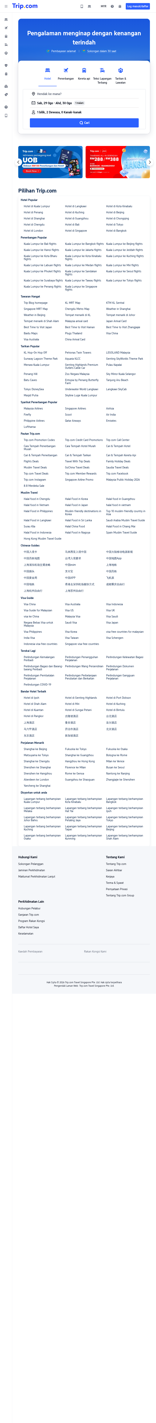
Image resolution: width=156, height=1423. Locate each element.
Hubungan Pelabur (29, 908)
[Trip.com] (24, 6)
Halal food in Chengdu (37, 498)
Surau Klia (29, 526)
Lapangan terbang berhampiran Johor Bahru (42, 819)
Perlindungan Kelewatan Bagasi (124, 657)
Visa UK (110, 610)
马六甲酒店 (30, 729)
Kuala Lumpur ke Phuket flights (42, 271)
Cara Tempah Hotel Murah (80, 446)
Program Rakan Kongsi (31, 921)
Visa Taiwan (72, 637)
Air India (111, 414)
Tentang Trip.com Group (120, 895)
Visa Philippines (33, 631)
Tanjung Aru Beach (117, 380)
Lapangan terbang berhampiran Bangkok (124, 800)
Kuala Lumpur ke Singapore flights (81, 288)
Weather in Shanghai (118, 308)
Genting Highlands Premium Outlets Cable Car (81, 366)
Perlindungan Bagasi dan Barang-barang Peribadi (43, 668)
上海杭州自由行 (33, 590)
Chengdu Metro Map (77, 308)
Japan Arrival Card (116, 321)
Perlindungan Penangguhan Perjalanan (81, 659)
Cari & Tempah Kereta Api (121, 455)
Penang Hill (30, 373)
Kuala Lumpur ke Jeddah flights (124, 249)
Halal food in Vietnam (36, 505)
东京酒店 (29, 735)
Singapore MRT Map (36, 308)
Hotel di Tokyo (114, 224)
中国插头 (29, 571)
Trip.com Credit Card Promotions (84, 440)
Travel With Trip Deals (77, 461)
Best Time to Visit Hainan (80, 327)
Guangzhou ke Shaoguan (80, 779)
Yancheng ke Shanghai (37, 785)
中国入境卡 (30, 551)
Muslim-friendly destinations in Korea (83, 513)
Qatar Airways (73, 420)
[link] (82, 6)
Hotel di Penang (33, 212)
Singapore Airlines (75, 408)
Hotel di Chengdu (34, 224)
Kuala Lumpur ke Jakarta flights (83, 249)
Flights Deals (31, 461)
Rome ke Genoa (74, 773)
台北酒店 (111, 716)
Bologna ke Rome (116, 755)
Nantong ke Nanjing (118, 773)
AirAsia (110, 408)
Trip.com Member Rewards (80, 473)
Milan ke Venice (115, 761)
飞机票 (110, 577)
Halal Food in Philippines (38, 511)
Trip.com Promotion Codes (39, 440)
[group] (61, 51)
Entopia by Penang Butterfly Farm (82, 382)
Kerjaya (110, 876)
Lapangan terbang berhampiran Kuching (42, 828)
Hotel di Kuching (74, 212)
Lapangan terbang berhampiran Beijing (124, 828)
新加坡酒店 (71, 735)
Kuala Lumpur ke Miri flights (122, 265)
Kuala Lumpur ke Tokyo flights (124, 280)
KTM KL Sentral (115, 302)
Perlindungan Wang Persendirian (84, 666)
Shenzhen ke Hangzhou (38, 773)
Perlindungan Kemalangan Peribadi (39, 659)
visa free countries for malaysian (125, 631)
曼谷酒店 (70, 722)
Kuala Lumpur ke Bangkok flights (84, 243)
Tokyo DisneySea (34, 389)
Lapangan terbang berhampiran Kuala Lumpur (42, 800)
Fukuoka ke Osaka (116, 749)
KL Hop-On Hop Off (35, 352)
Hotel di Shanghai (34, 218)
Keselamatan (25, 933)
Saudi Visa (71, 622)
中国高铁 (111, 571)
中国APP (70, 577)
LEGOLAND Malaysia (118, 352)
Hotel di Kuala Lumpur (37, 206)
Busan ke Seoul (115, 767)
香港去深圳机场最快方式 (79, 584)
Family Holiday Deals (118, 461)
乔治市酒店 (71, 729)
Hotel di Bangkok (116, 230)
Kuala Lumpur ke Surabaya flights (43, 280)
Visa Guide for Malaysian (38, 610)
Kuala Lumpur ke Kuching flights (125, 256)
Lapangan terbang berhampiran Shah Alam (124, 837)
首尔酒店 (111, 722)
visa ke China (31, 616)
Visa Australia (31, 339)
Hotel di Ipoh (31, 697)
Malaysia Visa (72, 616)
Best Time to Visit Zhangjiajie (123, 327)
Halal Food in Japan (76, 505)
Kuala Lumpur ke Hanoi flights (41, 249)
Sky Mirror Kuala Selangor (121, 373)
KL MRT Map (72, 302)
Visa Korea (71, 631)
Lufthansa (30, 426)
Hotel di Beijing (115, 212)
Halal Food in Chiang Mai (120, 526)
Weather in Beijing (34, 315)
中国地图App (114, 558)
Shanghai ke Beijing (35, 749)
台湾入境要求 (73, 558)
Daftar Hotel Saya (28, 927)
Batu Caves (30, 380)
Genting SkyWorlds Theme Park (124, 358)
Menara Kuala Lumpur (36, 364)
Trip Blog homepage (36, 302)
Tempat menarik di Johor (120, 315)
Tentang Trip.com (116, 863)
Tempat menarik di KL (78, 315)
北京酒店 (111, 729)
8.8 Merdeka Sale (34, 485)
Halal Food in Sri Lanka (78, 520)
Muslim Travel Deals (35, 467)
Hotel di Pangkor (33, 716)
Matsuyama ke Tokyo (36, 755)
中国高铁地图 (32, 558)
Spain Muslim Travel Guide (121, 532)
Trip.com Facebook (117, 473)
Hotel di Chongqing (117, 218)
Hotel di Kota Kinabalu (119, 206)
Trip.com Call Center (117, 440)
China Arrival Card (75, 339)
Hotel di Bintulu (115, 710)
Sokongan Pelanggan (30, 863)
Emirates (111, 420)
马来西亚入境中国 (75, 551)
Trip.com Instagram (35, 479)
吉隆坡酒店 (71, 716)
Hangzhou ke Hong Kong (80, 761)
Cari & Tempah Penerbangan (40, 455)
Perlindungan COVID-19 (37, 684)
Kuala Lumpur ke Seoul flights (123, 271)
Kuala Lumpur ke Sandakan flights (81, 273)
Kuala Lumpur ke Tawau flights (83, 280)
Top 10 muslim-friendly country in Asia (125, 513)
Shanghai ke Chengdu (37, 761)
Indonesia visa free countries (40, 643)
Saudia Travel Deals (117, 467)
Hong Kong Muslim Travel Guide (42, 538)
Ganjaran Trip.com (28, 914)
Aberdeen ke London (36, 779)
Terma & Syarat (115, 882)
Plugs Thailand (73, 333)
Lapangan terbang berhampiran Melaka (42, 810)
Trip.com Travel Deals (36, 473)
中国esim (70, 564)
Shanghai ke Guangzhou (79, 755)
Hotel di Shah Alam (35, 703)
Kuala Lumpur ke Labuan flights (42, 265)
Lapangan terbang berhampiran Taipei (83, 828)
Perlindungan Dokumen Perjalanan (120, 668)
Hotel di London (33, 230)
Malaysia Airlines (33, 408)
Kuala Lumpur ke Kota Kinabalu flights (83, 258)
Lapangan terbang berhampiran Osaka (42, 837)
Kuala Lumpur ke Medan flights (83, 265)
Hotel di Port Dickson (118, 697)
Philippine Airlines (34, 420)
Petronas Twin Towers (78, 352)
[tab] (47, 75)
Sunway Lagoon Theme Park (41, 358)
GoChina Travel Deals (77, 467)
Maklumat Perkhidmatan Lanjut (36, 876)
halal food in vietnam (118, 505)
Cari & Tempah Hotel (118, 446)
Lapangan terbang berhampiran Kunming (83, 837)
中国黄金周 (30, 577)
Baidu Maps (30, 333)
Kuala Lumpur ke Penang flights (42, 286)
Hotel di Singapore (76, 230)
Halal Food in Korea (76, 498)
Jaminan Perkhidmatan (31, 870)
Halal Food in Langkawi (37, 520)
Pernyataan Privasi (116, 889)
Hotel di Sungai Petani (78, 710)
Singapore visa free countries (82, 643)
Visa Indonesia (114, 604)
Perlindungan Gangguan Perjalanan (120, 677)
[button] (6, 6)
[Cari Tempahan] (120, 6)
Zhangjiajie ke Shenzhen (120, 779)
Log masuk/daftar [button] (137, 6)
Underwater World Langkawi (81, 389)
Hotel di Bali (72, 224)
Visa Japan (112, 622)
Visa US (69, 610)
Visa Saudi (112, 616)
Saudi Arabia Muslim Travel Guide (125, 520)
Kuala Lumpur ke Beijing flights (124, 243)
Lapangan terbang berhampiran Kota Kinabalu (83, 800)
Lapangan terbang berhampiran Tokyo (124, 819)
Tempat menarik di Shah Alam (41, 321)
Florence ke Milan (75, 767)
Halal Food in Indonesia (37, 532)
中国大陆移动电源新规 (119, 551)
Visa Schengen (114, 637)
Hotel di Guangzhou (76, 218)
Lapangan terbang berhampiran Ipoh (124, 810)
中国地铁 (29, 584)
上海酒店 (29, 722)
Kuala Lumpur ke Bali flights (40, 243)
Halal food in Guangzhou (120, 498)
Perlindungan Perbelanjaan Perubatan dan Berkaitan (81, 677)
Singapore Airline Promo (79, 479)
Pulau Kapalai (114, 364)
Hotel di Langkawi (75, 206)
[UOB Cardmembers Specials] (50, 162)
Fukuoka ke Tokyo (76, 749)
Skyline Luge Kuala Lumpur (81, 395)
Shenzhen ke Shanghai (37, 767)
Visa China (112, 333)
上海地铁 (111, 564)
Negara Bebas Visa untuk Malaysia (38, 624)
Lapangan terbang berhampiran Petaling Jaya (83, 819)
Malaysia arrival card (76, 321)
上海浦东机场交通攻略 (37, 564)
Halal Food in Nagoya (77, 532)
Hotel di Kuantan (33, 710)
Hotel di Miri (72, 703)
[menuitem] (6, 19)
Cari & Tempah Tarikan (78, 455)
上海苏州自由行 (74, 590)
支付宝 (69, 571)
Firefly (27, 414)
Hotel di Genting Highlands (81, 697)
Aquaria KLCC (72, 358)
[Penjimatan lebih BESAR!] (118, 162)
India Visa (29, 637)
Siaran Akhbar (114, 870)
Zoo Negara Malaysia (77, 373)
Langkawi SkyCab (116, 389)
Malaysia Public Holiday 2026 (123, 479)
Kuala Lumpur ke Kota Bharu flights (40, 258)
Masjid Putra (31, 395)
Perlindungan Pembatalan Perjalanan (39, 677)
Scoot (68, 414)
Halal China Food (75, 526)
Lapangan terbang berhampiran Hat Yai (83, 810)
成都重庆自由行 (115, 584)
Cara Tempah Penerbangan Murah (40, 448)
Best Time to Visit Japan (38, 327)
